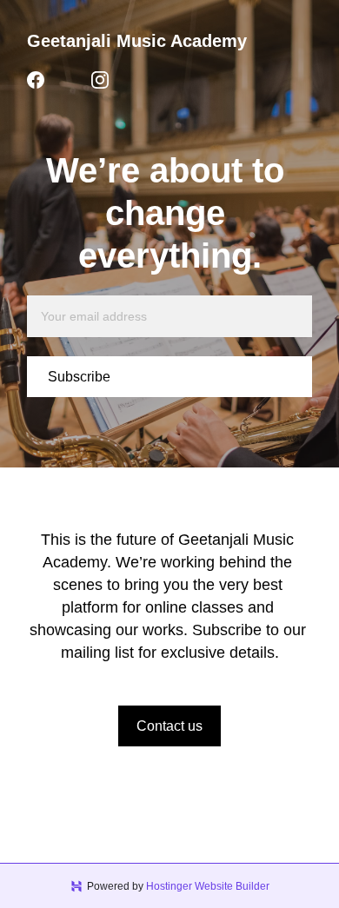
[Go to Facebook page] (35, 80)
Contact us (169, 726)
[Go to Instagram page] (100, 80)
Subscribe (79, 376)
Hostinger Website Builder (207, 886)
